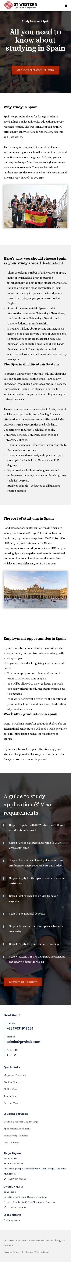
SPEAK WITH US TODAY (23, 982)
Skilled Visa (10, 1089)
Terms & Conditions (37, 1251)
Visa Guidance (11, 1142)
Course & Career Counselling (21, 1121)
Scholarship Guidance (16, 1135)
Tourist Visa (10, 1096)
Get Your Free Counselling (35, 70)
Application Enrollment (17, 1128)
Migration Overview (15, 1075)
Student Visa (11, 1082)
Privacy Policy (11, 1251)
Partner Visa (11, 1103)
